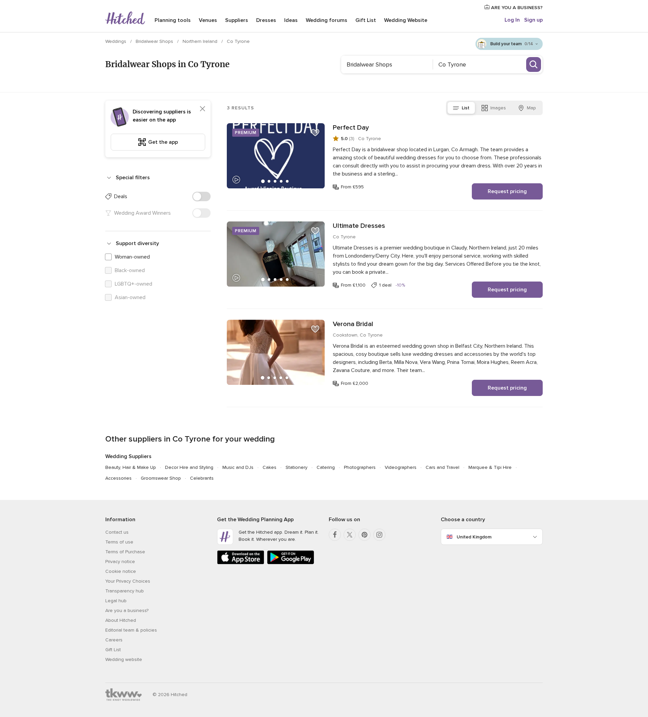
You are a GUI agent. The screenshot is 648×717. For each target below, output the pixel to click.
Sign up (533, 20)
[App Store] (240, 563)
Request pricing (507, 191)
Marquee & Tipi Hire (490, 467)
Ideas (291, 20)
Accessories (118, 478)
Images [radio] (498, 108)
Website (405, 20)
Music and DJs (237, 467)
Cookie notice (120, 571)
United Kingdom (474, 537)
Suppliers (236, 20)
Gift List (365, 20)
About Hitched (120, 620)
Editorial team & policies (131, 630)
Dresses (266, 20)
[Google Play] (290, 563)
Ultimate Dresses (359, 226)
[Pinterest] (364, 535)
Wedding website (123, 659)
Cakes (269, 467)
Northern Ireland (201, 41)
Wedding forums (326, 20)
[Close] (202, 109)
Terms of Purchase (125, 552)
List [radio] (465, 108)
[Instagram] (379, 535)
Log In (512, 20)
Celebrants (202, 478)
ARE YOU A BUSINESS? (516, 7)
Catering (326, 467)
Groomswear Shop (161, 478)
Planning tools (173, 20)
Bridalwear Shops (155, 41)
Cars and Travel (442, 467)
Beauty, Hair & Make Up (130, 467)
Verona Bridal (353, 324)
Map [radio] (531, 108)
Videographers (400, 467)
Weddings (116, 41)
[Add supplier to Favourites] (315, 132)
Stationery (296, 467)
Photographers (360, 467)
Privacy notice (120, 561)
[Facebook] (335, 535)
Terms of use (119, 542)
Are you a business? (126, 610)
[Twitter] (350, 535)
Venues (208, 20)
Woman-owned (132, 257)
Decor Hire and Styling (189, 467)
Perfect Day (351, 128)
